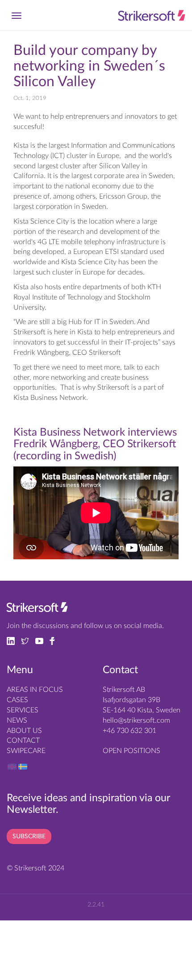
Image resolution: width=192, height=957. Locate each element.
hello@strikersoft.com (136, 720)
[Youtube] (42, 640)
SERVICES (22, 710)
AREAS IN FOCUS (35, 689)
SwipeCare (26, 750)
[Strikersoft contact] (37, 609)
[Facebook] (54, 640)
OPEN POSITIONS (131, 750)
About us (24, 730)
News (17, 720)
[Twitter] (28, 640)
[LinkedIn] (14, 640)
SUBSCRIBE (29, 836)
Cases (17, 699)
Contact (23, 740)
